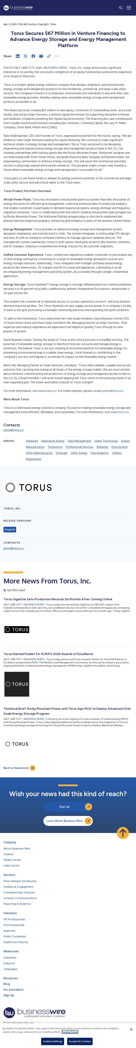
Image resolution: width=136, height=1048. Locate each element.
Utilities (117, 453)
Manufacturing (35, 447)
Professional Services (79, 447)
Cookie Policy (70, 1031)
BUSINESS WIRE (55, 67)
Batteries (102, 447)
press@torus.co (113, 390)
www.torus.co (47, 390)
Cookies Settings (52, 1041)
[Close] (131, 1029)
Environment (119, 447)
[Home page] (18, 7)
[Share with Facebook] (33, 56)
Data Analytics (100, 453)
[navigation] (128, 7)
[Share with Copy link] (49, 56)
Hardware (32, 441)
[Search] (120, 7)
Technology (55, 447)
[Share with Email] (41, 56)
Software (61, 453)
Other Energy (79, 453)
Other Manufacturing (39, 453)
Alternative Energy (52, 441)
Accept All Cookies (80, 1041)
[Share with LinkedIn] (18, 56)
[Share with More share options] (57, 56)
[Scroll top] (123, 833)
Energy (125, 441)
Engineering (33, 459)
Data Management (79, 441)
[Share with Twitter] (25, 56)
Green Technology (106, 441)
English (10, 529)
